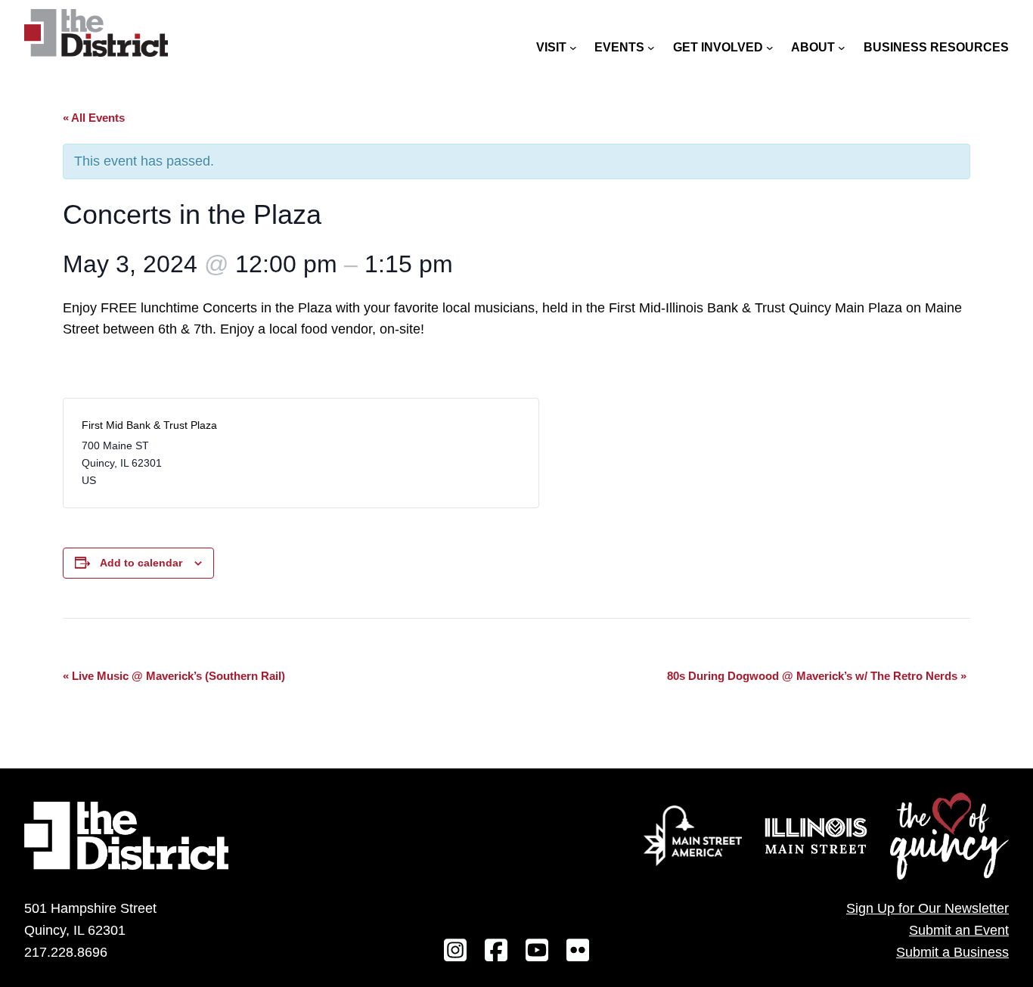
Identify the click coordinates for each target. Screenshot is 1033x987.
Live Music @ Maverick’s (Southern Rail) (174, 675)
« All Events (94, 117)
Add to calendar (141, 563)
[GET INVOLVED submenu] (770, 47)
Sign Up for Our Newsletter (927, 908)
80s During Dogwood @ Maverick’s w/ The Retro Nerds (816, 675)
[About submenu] (841, 47)
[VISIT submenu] (573, 47)
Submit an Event (959, 930)
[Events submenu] (651, 47)
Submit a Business (952, 952)
